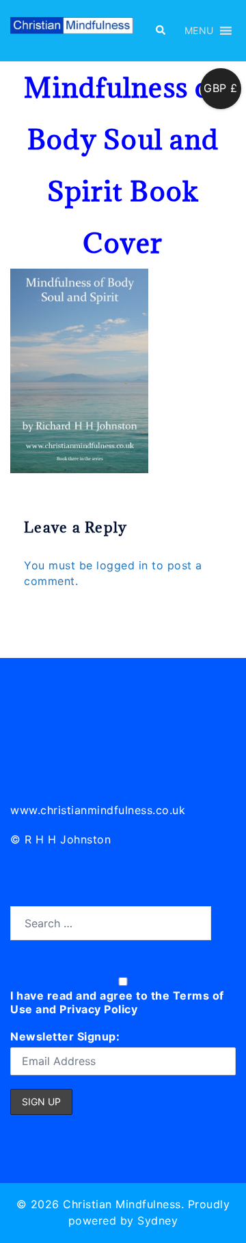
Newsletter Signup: (65, 1036)
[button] (159, 30)
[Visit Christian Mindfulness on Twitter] (52, 751)
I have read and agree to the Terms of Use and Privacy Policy (117, 1002)
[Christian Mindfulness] (71, 29)
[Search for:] (110, 923)
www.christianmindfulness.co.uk (97, 810)
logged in (122, 565)
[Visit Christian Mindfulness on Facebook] (82, 751)
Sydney (157, 1220)
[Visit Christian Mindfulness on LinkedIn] (21, 751)
